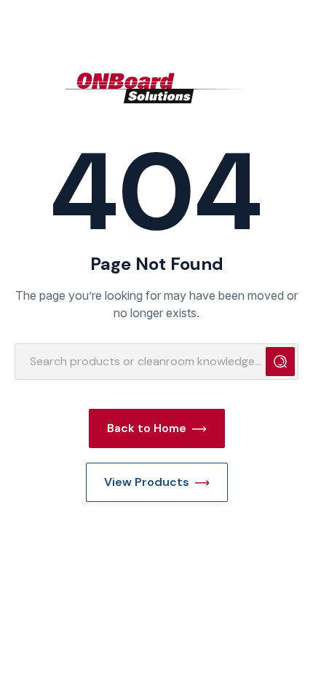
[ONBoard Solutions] (156, 88)
